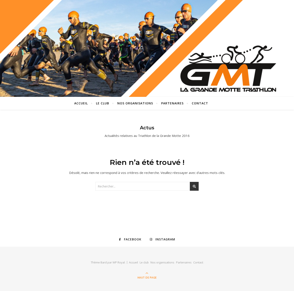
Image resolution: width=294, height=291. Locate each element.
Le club (102, 103)
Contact (200, 103)
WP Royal (119, 262)
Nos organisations (135, 103)
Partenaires (172, 103)
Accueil (81, 103)
